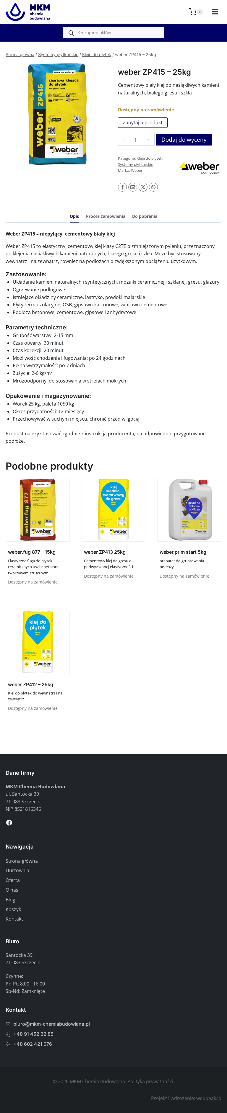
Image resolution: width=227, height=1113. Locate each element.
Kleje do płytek (96, 54)
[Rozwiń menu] (215, 11)
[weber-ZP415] (57, 114)
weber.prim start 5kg (183, 552)
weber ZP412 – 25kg (30, 684)
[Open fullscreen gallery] (103, 159)
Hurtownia (17, 870)
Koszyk (13, 909)
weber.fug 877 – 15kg (32, 552)
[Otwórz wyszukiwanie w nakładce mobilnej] (113, 33)
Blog (10, 899)
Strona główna (20, 54)
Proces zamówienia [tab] (105, 216)
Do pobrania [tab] (144, 216)
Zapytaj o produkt (143, 122)
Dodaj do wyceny (184, 139)
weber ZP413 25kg (105, 552)
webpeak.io (208, 1098)
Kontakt (14, 919)
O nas (12, 890)
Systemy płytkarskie (58, 54)
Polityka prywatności (150, 1081)
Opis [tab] (74, 216)
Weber (136, 170)
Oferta (13, 880)
